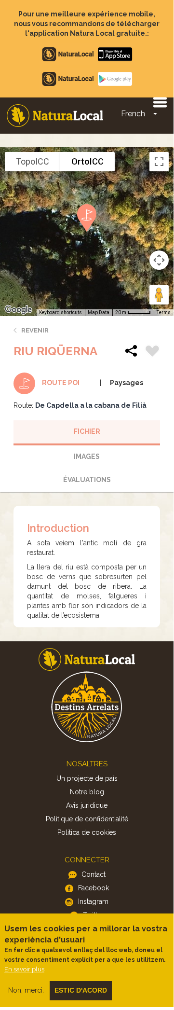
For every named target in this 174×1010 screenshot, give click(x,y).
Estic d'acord (80, 990)
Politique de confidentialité (87, 819)
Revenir (35, 330)
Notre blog (87, 792)
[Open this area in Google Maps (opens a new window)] (18, 310)
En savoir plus (24, 969)
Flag (152, 352)
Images (87, 456)
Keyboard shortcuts (60, 312)
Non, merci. (26, 990)
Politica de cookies (86, 832)
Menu (159, 102)
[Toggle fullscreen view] (159, 161)
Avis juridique (86, 805)
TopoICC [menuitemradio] (32, 161)
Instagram (93, 901)
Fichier (87, 431)
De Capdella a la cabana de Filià (91, 405)
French (133, 113)
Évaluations (87, 480)
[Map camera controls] (159, 260)
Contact (93, 874)
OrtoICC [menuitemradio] (87, 161)
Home (55, 115)
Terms (164, 312)
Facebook (93, 888)
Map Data (98, 312)
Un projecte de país (87, 778)
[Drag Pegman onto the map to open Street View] (159, 294)
